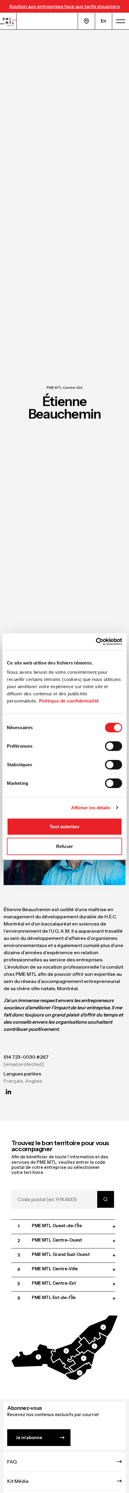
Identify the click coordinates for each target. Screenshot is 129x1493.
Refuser (64, 846)
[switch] (113, 746)
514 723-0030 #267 (26, 1057)
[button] (41, 1359)
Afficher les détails (91, 807)
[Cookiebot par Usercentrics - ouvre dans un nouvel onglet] (96, 642)
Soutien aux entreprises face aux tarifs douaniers (64, 6)
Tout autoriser (64, 826)
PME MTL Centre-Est (64, 388)
